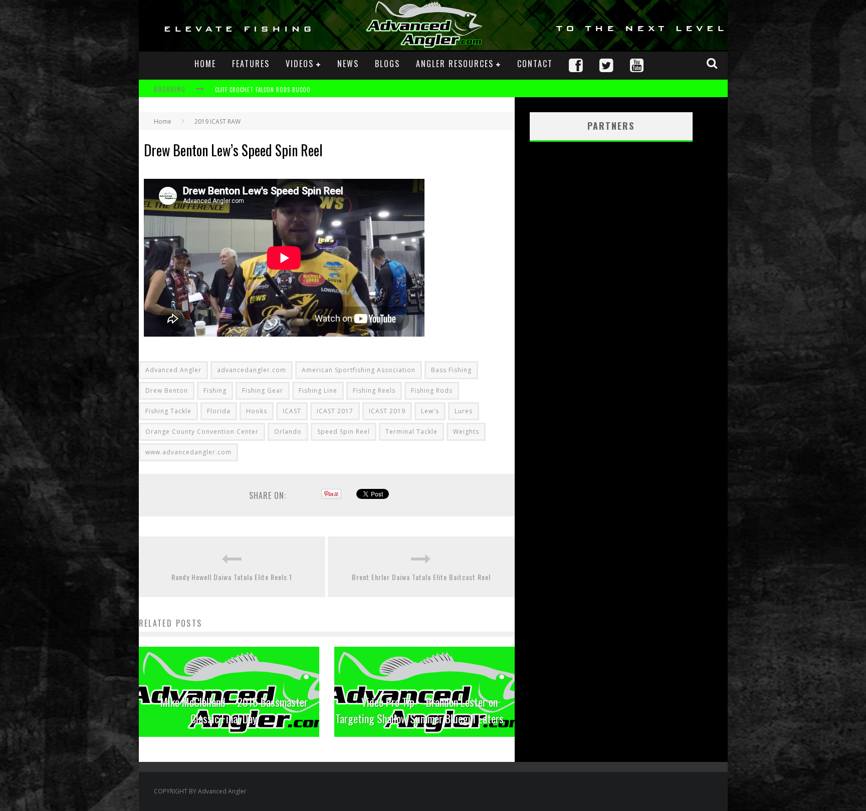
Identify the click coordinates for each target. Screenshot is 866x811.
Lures (464, 411)
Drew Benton (166, 390)
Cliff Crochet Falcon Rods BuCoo (263, 90)
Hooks (256, 411)
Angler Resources (455, 64)
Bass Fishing (451, 370)
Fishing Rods (432, 390)
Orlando (288, 431)
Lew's (430, 411)
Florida (219, 411)
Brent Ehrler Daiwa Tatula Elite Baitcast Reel (421, 577)
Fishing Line (318, 390)
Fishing (215, 390)
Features (251, 64)
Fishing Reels (374, 390)
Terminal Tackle (411, 431)
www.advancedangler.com (188, 452)
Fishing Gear (262, 390)
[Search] (713, 63)
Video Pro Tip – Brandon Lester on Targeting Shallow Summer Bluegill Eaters (419, 710)
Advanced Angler (173, 370)
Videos (300, 64)
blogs (387, 64)
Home (205, 64)
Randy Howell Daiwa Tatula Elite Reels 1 (231, 577)
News (348, 64)
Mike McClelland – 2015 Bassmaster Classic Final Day (234, 710)
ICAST (292, 411)
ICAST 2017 (335, 411)
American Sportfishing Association (358, 370)
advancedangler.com (251, 370)
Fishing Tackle (168, 411)
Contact (535, 64)
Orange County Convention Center (202, 431)
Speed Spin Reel (343, 431)
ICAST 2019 (387, 411)
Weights (466, 431)
